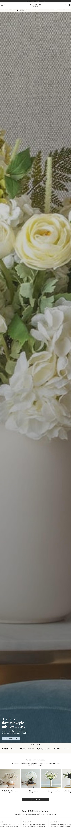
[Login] (66, 5)
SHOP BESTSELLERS (35, 799)
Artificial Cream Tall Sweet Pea (51, 791)
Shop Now (42, 1)
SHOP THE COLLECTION (11, 738)
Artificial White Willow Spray (10, 791)
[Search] (5, 5)
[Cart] (69, 5)
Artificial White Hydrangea (30, 791)
